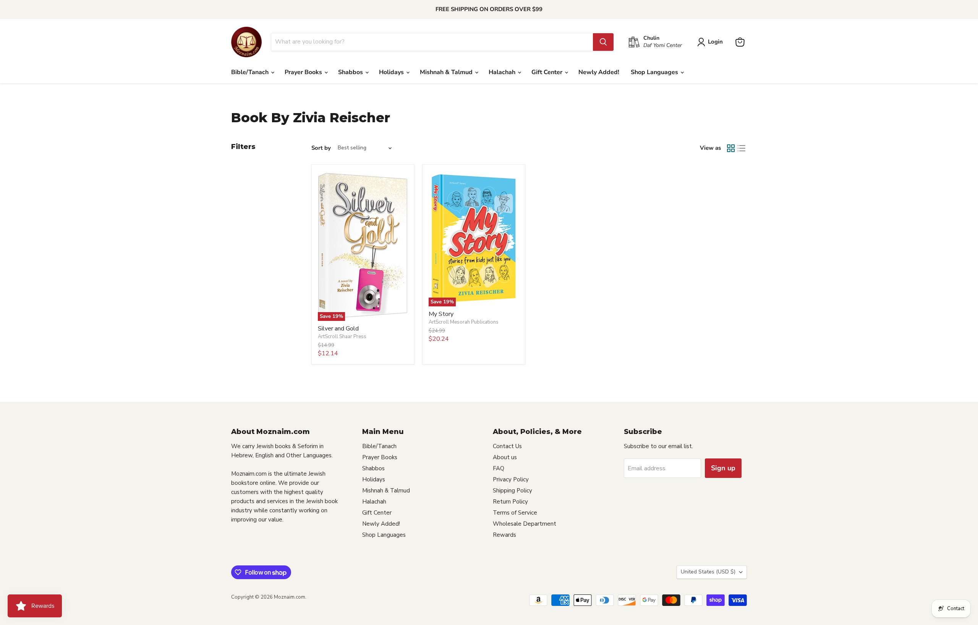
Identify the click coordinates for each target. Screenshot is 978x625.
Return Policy (510, 501)
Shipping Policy (512, 490)
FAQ (498, 468)
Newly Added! (598, 72)
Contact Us (507, 446)
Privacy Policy (511, 479)
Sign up (723, 468)
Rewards (504, 535)
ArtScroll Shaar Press (342, 336)
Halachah (503, 72)
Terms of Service (515, 513)
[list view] (741, 148)
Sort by (321, 148)
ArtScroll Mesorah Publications (464, 322)
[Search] (603, 42)
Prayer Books (304, 72)
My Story (441, 314)
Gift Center (547, 72)
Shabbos (351, 72)
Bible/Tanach (250, 72)
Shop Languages (655, 72)
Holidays (392, 72)
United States (708, 571)
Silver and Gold (338, 328)
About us (505, 457)
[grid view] (730, 148)
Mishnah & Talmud (447, 72)
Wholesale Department (524, 524)
